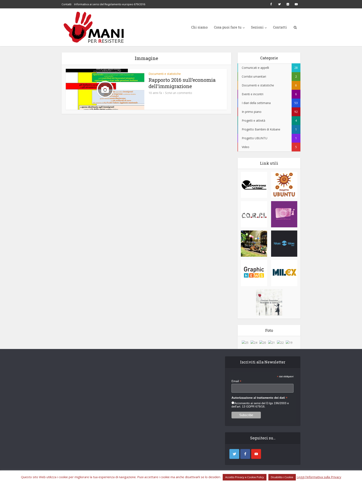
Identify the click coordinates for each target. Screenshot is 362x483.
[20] (262, 342)
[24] (254, 342)
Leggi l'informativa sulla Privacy (319, 477)
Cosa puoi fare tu (228, 27)
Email (236, 381)
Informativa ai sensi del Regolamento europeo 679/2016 (109, 4)
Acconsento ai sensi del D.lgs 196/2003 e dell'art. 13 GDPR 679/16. (260, 404)
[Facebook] (245, 454)
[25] (245, 342)
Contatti (66, 4)
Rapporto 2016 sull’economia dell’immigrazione (182, 83)
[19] (289, 342)
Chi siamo (199, 27)
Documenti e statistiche (165, 74)
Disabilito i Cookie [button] (282, 477)
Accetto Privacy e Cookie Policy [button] (244, 477)
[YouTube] (256, 454)
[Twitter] (234, 454)
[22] (280, 342)
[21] (271, 342)
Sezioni (257, 27)
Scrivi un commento (178, 93)
